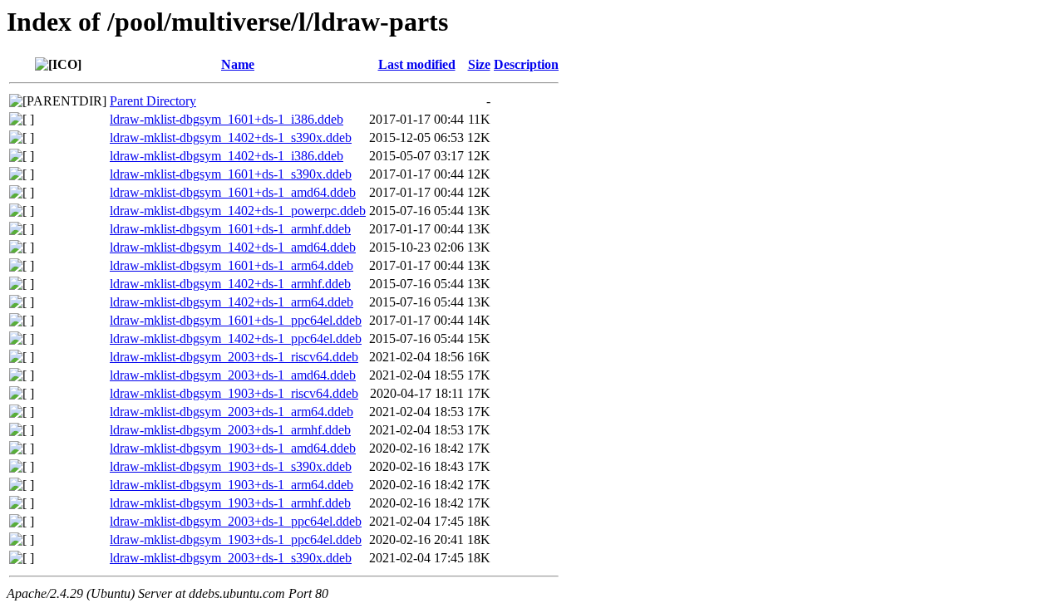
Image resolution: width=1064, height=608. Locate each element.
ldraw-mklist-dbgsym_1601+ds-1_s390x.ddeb (231, 174)
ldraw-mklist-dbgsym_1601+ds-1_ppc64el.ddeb (236, 320)
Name (237, 64)
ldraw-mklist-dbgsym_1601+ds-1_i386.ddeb (226, 119)
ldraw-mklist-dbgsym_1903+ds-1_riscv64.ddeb (234, 393)
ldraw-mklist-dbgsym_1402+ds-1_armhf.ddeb (230, 284)
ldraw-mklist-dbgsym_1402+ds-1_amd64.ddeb (233, 247)
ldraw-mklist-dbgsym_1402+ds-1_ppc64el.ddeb (236, 338)
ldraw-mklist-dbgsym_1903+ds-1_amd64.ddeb (233, 448)
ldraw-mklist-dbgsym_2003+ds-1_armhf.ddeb (230, 430)
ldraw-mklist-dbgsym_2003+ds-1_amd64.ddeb (233, 375)
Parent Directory (153, 101)
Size (479, 64)
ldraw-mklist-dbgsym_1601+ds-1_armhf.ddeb (230, 229)
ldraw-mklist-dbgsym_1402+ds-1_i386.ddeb (226, 156)
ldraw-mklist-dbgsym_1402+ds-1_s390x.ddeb (231, 137)
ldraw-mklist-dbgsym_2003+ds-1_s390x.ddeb (231, 558)
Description (526, 64)
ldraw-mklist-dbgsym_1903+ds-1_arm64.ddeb (231, 485)
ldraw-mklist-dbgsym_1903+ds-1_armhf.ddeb (230, 503)
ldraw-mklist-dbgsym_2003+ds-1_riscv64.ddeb (234, 357)
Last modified (417, 64)
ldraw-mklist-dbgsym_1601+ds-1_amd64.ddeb (233, 192)
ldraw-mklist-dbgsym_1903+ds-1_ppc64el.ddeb (236, 539)
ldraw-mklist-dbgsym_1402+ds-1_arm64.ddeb (231, 302)
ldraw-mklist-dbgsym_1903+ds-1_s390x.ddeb (231, 466)
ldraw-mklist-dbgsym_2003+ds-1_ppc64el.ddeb (236, 521)
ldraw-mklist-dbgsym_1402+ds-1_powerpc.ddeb (238, 210)
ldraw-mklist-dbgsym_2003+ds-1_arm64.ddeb (231, 412)
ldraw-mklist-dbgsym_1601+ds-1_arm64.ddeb (231, 265)
